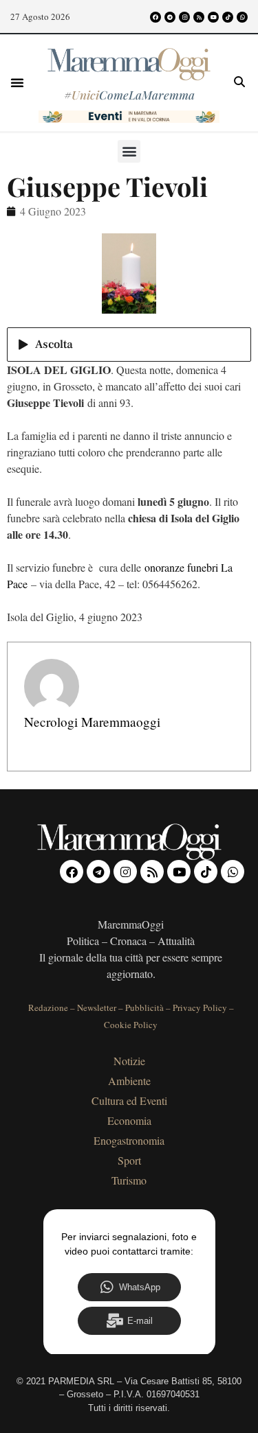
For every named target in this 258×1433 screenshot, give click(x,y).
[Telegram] (169, 17)
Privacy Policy (200, 1007)
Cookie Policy (131, 1024)
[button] (17, 82)
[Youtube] (213, 17)
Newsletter (96, 1007)
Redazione (48, 1007)
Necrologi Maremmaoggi (92, 721)
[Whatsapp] (242, 17)
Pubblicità (144, 1007)
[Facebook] (155, 17)
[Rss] (198, 17)
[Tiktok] (227, 17)
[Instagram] (184, 17)
